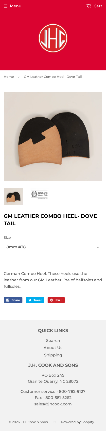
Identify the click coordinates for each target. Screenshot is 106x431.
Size (7, 237)
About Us (53, 347)
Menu (15, 6)
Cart (97, 6)
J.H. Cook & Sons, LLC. (38, 422)
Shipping (53, 355)
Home (9, 77)
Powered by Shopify (77, 422)
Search (53, 340)
